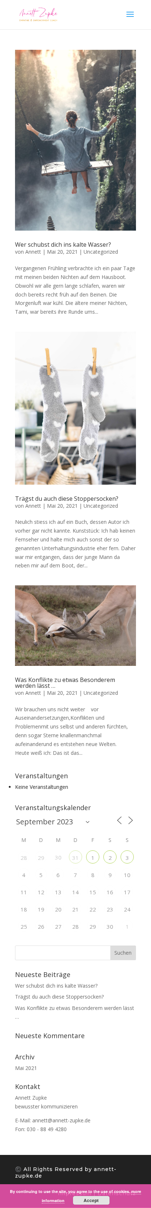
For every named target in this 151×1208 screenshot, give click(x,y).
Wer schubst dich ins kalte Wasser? (63, 245)
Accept (91, 1200)
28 (24, 857)
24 (127, 909)
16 (110, 892)
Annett (33, 251)
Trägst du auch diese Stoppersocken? (66, 499)
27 (58, 926)
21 (75, 909)
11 (24, 892)
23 (110, 909)
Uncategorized (101, 251)
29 (41, 857)
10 (127, 875)
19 (41, 909)
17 (127, 892)
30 (110, 926)
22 (92, 909)
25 (24, 926)
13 (58, 892)
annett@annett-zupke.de (61, 1120)
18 (24, 909)
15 (92, 892)
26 (41, 926)
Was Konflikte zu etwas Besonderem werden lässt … (65, 683)
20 (58, 909)
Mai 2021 (26, 1068)
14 (75, 892)
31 (75, 857)
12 (41, 892)
